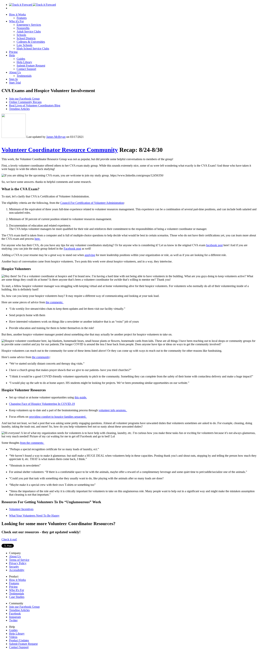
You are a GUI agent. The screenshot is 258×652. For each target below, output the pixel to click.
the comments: (55, 302)
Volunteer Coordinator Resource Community (60, 149)
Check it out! (9, 539)
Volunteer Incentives (21, 509)
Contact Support (26, 69)
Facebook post (72, 248)
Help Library (24, 62)
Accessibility (16, 570)
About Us (15, 72)
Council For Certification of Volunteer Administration (92, 202)
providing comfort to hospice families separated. (58, 416)
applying (90, 255)
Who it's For (16, 21)
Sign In (13, 79)
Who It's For (16, 590)
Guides (21, 58)
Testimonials (24, 75)
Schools (21, 34)
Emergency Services (29, 24)
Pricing (13, 52)
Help (12, 55)
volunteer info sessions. (113, 410)
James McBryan (56, 136)
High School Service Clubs (33, 48)
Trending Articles (19, 108)
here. (37, 238)
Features (22, 17)
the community (41, 357)
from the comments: (32, 442)
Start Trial (15, 82)
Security (14, 566)
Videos (13, 637)
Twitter (13, 620)
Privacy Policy (17, 563)
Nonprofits (23, 28)
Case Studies (16, 596)
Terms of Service (19, 559)
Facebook (15, 613)
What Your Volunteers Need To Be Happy (34, 515)
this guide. (81, 397)
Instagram (15, 617)
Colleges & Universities (31, 41)
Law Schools (24, 45)
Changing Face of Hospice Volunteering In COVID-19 (42, 403)
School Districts (26, 38)
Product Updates (19, 640)
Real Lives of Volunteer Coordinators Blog (34, 105)
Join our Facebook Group (24, 98)
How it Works (17, 14)
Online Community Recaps (25, 102)
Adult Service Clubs (29, 31)
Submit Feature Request (31, 65)
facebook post (214, 245)
